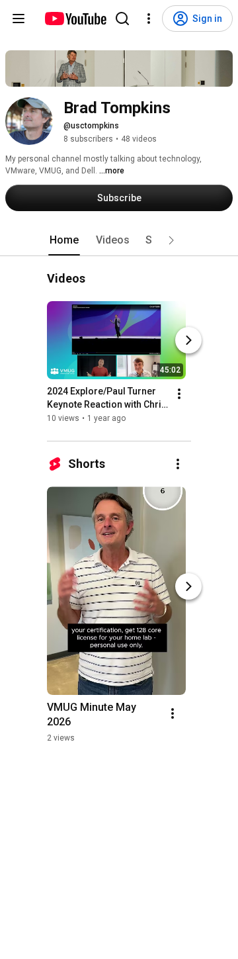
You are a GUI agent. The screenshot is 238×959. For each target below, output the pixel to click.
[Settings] (149, 18)
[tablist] (119, 240)
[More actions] (179, 394)
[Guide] (18, 18)
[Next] (188, 341)
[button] (171, 240)
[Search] (122, 18)
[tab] (64, 240)
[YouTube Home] (75, 18)
